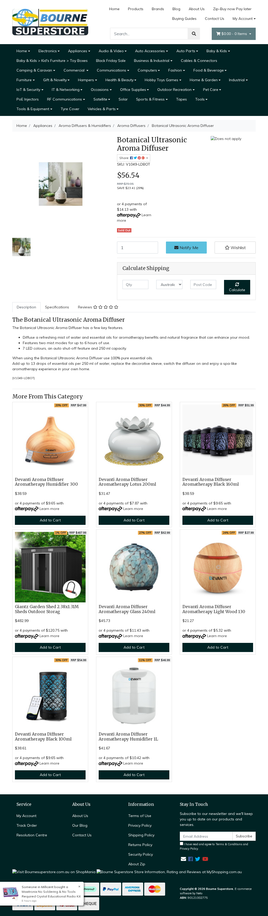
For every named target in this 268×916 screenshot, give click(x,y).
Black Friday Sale (111, 60)
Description (26, 307)
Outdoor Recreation (174, 89)
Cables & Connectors (199, 60)
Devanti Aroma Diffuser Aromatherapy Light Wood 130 (213, 609)
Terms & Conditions (229, 844)
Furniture (24, 80)
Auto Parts (185, 51)
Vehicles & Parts (102, 109)
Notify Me (188, 247)
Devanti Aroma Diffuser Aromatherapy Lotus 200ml (127, 482)
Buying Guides (184, 18)
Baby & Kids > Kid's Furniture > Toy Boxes (52, 60)
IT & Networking (66, 89)
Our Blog (79, 825)
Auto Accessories (150, 51)
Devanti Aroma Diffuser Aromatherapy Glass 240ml (127, 609)
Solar (123, 99)
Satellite (100, 99)
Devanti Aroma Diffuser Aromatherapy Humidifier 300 (46, 482)
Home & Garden (204, 80)
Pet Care (210, 89)
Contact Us (214, 18)
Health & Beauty (119, 80)
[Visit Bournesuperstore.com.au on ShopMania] (54, 871)
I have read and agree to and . (214, 846)
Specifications (57, 307)
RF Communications (64, 99)
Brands (158, 9)
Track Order (26, 825)
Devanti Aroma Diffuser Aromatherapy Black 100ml (43, 737)
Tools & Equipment (32, 109)
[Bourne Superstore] (50, 21)
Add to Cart (50, 520)
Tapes (181, 99)
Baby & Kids (216, 51)
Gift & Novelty (55, 80)
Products (135, 9)
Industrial (237, 80)
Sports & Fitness (150, 99)
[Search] (194, 34)
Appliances (77, 51)
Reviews (85, 307)
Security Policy (140, 854)
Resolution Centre (31, 835)
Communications (111, 70)
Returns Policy (140, 844)
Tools (200, 99)
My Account (243, 18)
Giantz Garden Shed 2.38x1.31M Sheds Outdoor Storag (47, 609)
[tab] (26, 307)
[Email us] (183, 859)
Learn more (49, 508)
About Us (197, 9)
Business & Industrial (151, 60)
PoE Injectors (27, 99)
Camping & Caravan (34, 70)
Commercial (75, 70)
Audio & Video (111, 51)
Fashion (175, 70)
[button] (235, 248)
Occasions (100, 89)
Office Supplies (133, 89)
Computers (147, 70)
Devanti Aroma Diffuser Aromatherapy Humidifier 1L (128, 737)
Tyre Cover (70, 109)
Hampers (86, 80)
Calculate (237, 289)
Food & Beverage (208, 70)
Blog (176, 9)
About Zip (136, 864)
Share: (124, 158)
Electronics (47, 51)
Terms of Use (139, 815)
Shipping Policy (141, 835)
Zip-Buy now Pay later (232, 9)
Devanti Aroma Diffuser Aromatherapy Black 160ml (210, 482)
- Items (234, 33)
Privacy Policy (140, 825)
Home (114, 9)
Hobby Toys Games (161, 80)
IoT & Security (28, 89)
